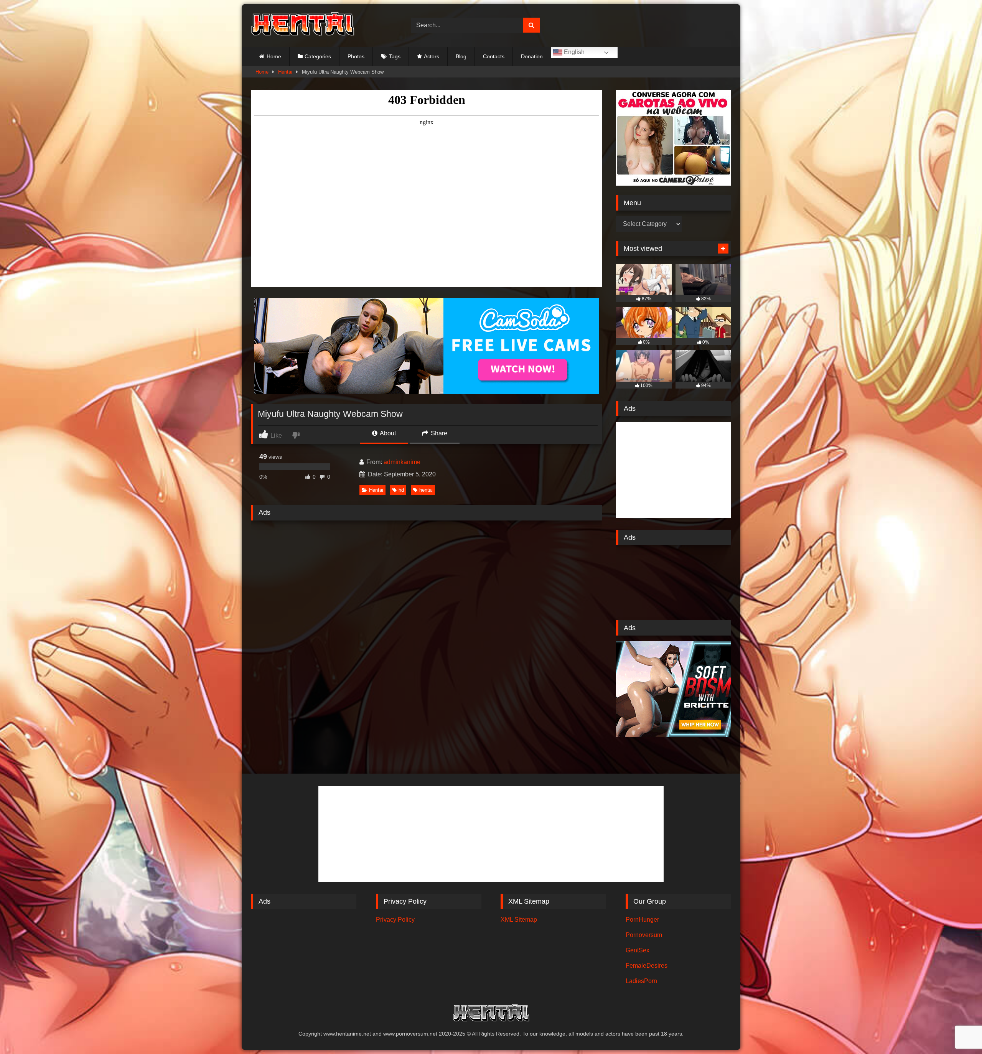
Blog (461, 56)
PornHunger (642, 919)
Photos (356, 56)
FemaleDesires (646, 965)
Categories (318, 56)
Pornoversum (644, 935)
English (573, 52)
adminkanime (402, 462)
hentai (426, 490)
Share (438, 433)
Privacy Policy (395, 919)
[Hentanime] (302, 25)
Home (274, 56)
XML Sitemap (519, 919)
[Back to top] (958, 1031)
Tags (394, 56)
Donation (532, 56)
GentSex (637, 950)
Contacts (493, 56)
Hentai (285, 72)
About (387, 433)
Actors (431, 56)
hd (401, 490)
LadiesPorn (641, 981)
